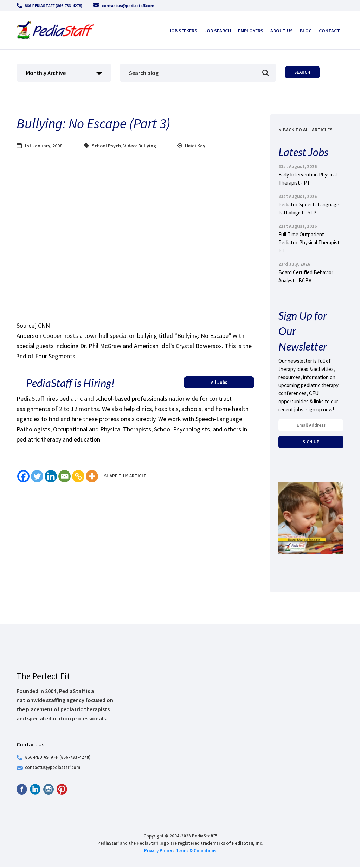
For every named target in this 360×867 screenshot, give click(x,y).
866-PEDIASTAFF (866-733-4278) (53, 5)
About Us (281, 30)
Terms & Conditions (196, 850)
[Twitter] (37, 476)
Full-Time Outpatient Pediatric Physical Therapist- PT (309, 242)
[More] (92, 476)
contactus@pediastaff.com (128, 5)
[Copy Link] (78, 476)
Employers (250, 30)
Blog (306, 30)
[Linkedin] (51, 476)
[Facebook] (23, 476)
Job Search (217, 30)
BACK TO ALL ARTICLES (308, 130)
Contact (329, 30)
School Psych (106, 145)
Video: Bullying (139, 145)
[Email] (64, 476)
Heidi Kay (195, 145)
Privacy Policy (158, 850)
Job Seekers (183, 30)
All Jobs (219, 382)
